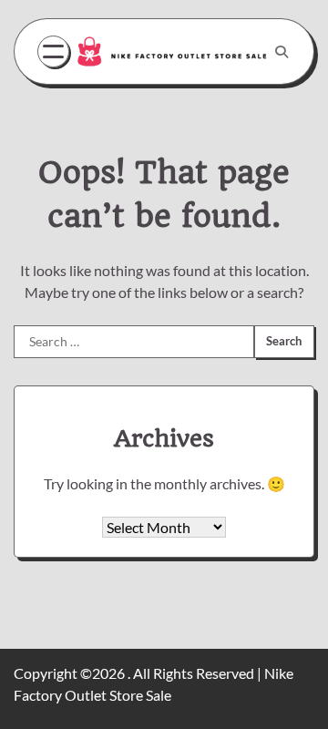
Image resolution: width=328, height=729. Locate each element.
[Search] (281, 52)
